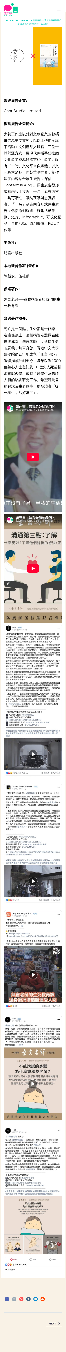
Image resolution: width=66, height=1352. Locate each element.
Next (52, 1323)
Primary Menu (59, 10)
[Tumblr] (28, 1299)
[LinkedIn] (35, 1299)
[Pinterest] (21, 1299)
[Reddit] (43, 1299)
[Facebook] (7, 1299)
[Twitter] (14, 1299)
